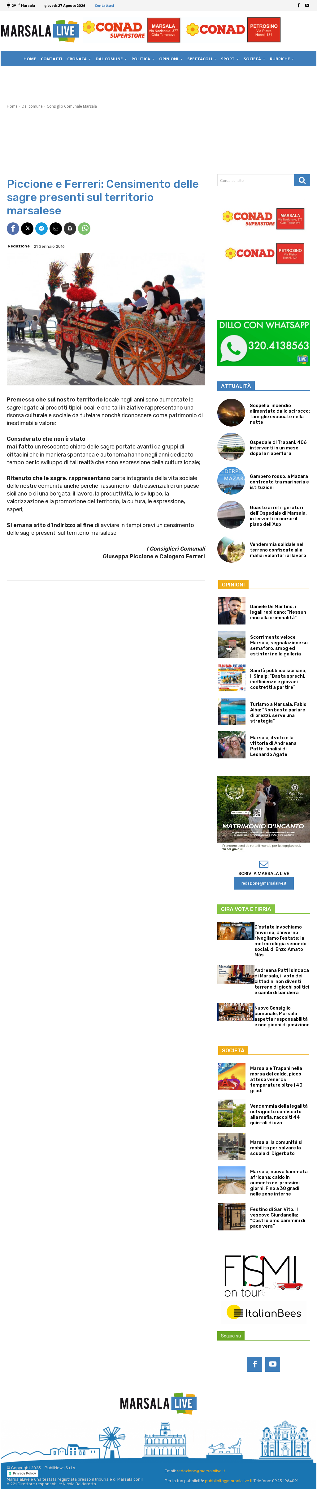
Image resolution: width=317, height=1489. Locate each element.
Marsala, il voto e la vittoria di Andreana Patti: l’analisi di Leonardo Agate (273, 746)
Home (12, 106)
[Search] (302, 180)
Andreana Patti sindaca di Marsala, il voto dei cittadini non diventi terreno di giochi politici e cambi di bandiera (281, 981)
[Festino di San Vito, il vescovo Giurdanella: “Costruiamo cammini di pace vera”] (231, 1216)
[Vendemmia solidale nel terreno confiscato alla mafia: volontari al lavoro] (231, 549)
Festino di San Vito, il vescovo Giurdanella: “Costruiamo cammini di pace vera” (277, 1218)
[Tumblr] (183, 1436)
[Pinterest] (167, 1436)
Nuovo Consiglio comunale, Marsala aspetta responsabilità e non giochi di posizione (282, 1016)
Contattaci (104, 5)
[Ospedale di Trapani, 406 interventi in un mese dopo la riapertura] (231, 447)
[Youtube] (307, 5)
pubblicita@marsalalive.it (229, 1480)
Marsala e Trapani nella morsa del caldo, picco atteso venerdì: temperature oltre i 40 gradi (276, 1079)
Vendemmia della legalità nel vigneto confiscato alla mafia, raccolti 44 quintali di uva (279, 1114)
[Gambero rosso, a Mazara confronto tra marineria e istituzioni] (231, 481)
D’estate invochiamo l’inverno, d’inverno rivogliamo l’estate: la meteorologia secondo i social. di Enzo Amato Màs (281, 941)
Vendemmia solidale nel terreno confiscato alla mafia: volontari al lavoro (278, 550)
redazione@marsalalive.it (201, 1471)
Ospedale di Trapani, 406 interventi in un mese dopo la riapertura (278, 448)
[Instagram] (134, 1436)
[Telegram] (41, 228)
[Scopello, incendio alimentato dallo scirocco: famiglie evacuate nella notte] (231, 413)
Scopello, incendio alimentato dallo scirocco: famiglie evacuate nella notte (280, 414)
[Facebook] (298, 5)
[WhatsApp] (84, 228)
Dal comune (32, 106)
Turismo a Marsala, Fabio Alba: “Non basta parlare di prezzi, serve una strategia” (278, 713)
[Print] (70, 228)
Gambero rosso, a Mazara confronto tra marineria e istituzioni (279, 482)
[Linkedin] (150, 1436)
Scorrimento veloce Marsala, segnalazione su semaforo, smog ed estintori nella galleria (279, 645)
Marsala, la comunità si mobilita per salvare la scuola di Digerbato (276, 1147)
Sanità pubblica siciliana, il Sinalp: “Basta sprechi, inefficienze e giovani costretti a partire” (278, 679)
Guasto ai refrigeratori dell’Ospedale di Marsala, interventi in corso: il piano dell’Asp (278, 516)
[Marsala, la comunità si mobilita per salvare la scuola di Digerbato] (231, 1146)
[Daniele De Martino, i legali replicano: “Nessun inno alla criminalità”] (231, 610)
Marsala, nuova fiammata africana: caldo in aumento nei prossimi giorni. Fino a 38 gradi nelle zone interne (279, 1183)
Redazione (19, 246)
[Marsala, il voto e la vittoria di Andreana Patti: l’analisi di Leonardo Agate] (231, 744)
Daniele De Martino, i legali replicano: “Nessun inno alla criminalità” (278, 612)
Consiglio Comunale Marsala (72, 106)
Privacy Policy (24, 1473)
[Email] (56, 228)
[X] (27, 228)
